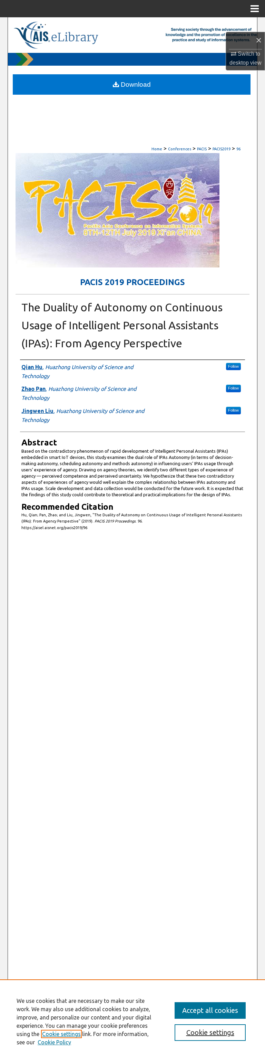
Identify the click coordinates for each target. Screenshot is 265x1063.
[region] (132, 1021)
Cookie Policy (54, 1042)
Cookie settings (61, 1034)
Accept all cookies (210, 1010)
